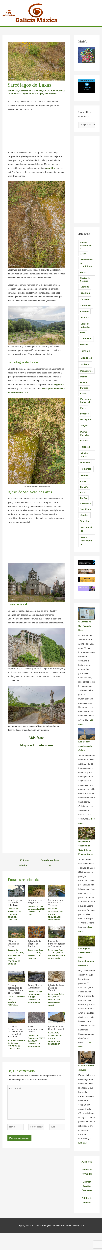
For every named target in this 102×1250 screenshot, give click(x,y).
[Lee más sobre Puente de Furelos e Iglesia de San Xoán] (56, 932)
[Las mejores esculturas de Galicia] (86, 734)
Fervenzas (85, 338)
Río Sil (83, 492)
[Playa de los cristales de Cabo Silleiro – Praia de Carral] (86, 833)
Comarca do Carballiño (30, 91)
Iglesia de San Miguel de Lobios (35, 943)
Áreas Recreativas (86, 540)
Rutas (83, 481)
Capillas (84, 287)
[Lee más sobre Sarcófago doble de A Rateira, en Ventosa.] (56, 891)
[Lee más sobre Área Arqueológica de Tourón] (36, 1017)
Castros (84, 299)
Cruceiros (85, 305)
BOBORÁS (13, 91)
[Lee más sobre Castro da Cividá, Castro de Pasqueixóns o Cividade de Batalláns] (16, 1017)
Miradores (86, 357)
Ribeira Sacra (84, 455)
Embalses (84, 311)
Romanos (85, 462)
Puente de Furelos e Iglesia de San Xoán (56, 943)
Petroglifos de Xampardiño (35, 986)
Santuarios (85, 504)
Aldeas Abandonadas (86, 245)
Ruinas (84, 475)
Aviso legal (86, 1162)
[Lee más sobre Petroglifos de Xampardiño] (36, 976)
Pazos (83, 408)
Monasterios (86, 371)
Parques (84, 388)
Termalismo (85, 521)
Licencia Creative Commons (87, 1186)
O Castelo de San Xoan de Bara (84, 626)
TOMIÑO (51, 1005)
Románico (86, 469)
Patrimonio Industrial (85, 400)
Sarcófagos (37, 94)
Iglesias (27, 94)
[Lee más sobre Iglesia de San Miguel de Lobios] (36, 932)
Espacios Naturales (85, 325)
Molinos (85, 364)
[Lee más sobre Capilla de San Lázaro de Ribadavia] (16, 891)
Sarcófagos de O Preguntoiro (36, 901)
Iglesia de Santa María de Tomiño (56, 988)
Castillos (85, 293)
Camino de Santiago (85, 279)
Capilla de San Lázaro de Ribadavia (15, 902)
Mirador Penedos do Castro (13, 943)
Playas (84, 425)
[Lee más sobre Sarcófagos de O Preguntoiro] (36, 890)
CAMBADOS (53, 1033)
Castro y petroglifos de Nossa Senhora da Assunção (15, 989)
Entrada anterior (23, 861)
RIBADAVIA (12, 920)
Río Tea (83, 498)
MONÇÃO (12, 1002)
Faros (82, 333)
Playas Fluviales (84, 433)
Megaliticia (58, 384)
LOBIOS (37, 953)
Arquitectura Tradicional (86, 262)
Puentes (85, 447)
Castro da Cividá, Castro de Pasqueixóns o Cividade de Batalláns (15, 1031)
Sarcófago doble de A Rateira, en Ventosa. (56, 902)
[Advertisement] (36, 132)
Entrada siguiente (50, 861)
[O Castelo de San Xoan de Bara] (86, 613)
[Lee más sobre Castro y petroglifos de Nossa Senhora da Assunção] (16, 976)
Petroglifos (85, 419)
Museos (83, 382)
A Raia (83, 254)
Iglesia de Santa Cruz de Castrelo (56, 1027)
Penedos (84, 414)
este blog (50, 168)
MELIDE (51, 956)
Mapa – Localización (36, 745)
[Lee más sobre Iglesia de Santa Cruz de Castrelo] (56, 1017)
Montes (83, 377)
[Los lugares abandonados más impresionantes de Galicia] (86, 941)
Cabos (83, 272)
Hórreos (84, 345)
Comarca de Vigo (35, 991)
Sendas (84, 515)
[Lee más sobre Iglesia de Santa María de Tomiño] (56, 976)
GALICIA (47, 91)
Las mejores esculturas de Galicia (85, 746)
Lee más (82, 1143)
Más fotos (36, 738)
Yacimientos (50, 94)
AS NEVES (12, 1040)
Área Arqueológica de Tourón (36, 1029)
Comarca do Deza (55, 911)
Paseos (83, 393)
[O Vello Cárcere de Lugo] (86, 1057)
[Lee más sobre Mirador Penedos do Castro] (16, 932)
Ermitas (84, 317)
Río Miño (84, 487)
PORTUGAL (13, 1005)
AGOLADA (52, 909)
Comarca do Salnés (56, 1036)
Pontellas (84, 441)
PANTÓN (41, 909)
